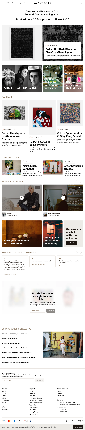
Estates (14, 3)
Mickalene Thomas (54, 213)
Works (4, 3)
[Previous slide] (77, 181)
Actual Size (41, 264)
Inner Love (69, 266)
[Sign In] (81, 3)
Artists (9, 3)
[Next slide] (81, 181)
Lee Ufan (9, 213)
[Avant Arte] (42, 3)
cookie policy (52, 427)
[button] (22, 198)
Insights (20, 3)
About (26, 3)
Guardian (13, 274)
